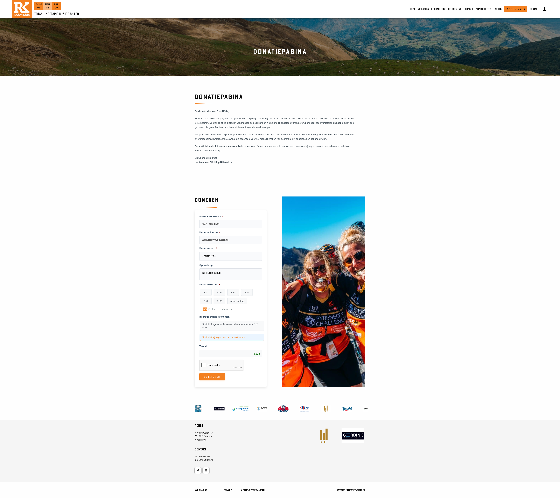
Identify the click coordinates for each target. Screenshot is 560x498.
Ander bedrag (237, 301)
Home (412, 9)
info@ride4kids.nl (204, 460)
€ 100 (219, 301)
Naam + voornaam (211, 216)
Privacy (228, 490)
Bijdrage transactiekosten (214, 316)
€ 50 (206, 301)
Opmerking (206, 265)
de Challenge (438, 9)
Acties (498, 9)
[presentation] (221, 365)
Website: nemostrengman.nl (351, 490)
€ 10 (219, 292)
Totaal (203, 346)
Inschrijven (516, 9)
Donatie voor (208, 248)
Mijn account (544, 9)
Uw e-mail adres (209, 232)
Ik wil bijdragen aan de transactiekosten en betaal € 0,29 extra (230, 326)
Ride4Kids (423, 9)
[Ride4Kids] (22, 9)
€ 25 (247, 292)
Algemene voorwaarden (253, 490)
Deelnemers (454, 9)
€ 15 (233, 292)
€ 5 (205, 292)
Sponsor (469, 9)
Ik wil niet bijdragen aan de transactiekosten (224, 337)
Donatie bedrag (209, 284)
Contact (534, 9)
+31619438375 (202, 456)
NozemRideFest (484, 9)
